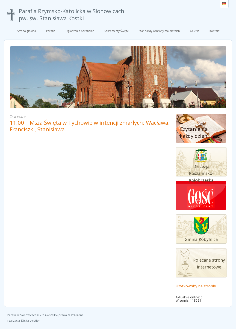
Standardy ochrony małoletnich (159, 31)
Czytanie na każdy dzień (194, 132)
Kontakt (214, 31)
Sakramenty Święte (116, 31)
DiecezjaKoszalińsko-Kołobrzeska (201, 173)
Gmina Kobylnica (201, 239)
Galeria (194, 31)
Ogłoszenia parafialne (79, 31)
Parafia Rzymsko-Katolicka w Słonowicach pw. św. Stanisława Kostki (71, 15)
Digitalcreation (30, 321)
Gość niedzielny (201, 198)
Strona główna (26, 31)
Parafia (50, 31)
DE (224, 4)
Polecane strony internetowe (209, 263)
